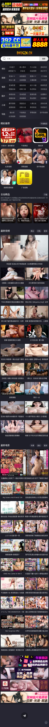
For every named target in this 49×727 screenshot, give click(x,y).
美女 (32, 231)
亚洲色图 (22, 94)
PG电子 (12, 67)
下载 (45, 194)
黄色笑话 (33, 107)
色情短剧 (22, 116)
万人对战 (33, 67)
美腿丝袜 (12, 98)
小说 (3, 105)
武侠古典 (44, 103)
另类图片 (44, 98)
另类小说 (22, 107)
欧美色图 (33, 94)
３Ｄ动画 (44, 76)
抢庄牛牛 (44, 71)
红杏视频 (12, 116)
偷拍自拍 (22, 85)
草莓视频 (33, 112)
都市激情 (12, 103)
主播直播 (33, 80)
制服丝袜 (12, 89)
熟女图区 (33, 98)
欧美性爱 (44, 85)
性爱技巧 (44, 107)
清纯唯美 (22, 98)
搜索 (43, 59)
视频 (3, 78)
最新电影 (5, 445)
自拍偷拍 (22, 76)
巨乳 (39, 231)
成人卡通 (33, 85)
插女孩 (12, 112)
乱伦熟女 (33, 89)
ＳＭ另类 (44, 80)
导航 (3, 114)
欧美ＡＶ (33, 76)
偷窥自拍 (12, 94)
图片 (3, 96)
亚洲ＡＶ (12, 76)
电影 (3, 87)
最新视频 (5, 230)
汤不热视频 (44, 112)
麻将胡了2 (12, 71)
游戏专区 (44, 67)
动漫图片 (44, 94)
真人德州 (22, 67)
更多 (45, 231)
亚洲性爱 (12, 85)
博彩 (3, 68)
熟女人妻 (12, 80)
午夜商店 (22, 112)
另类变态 (44, 89)
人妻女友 (33, 103)
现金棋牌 (33, 71)
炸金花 (22, 71)
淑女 (39, 445)
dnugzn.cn (24, 53)
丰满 (32, 445)
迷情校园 (12, 107)
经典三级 (22, 89)
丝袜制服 (22, 80)
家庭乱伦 (22, 103)
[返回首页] (46, 722)
